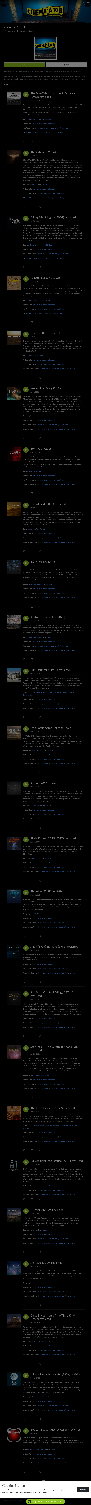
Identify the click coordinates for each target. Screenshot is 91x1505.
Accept (83, 1490)
